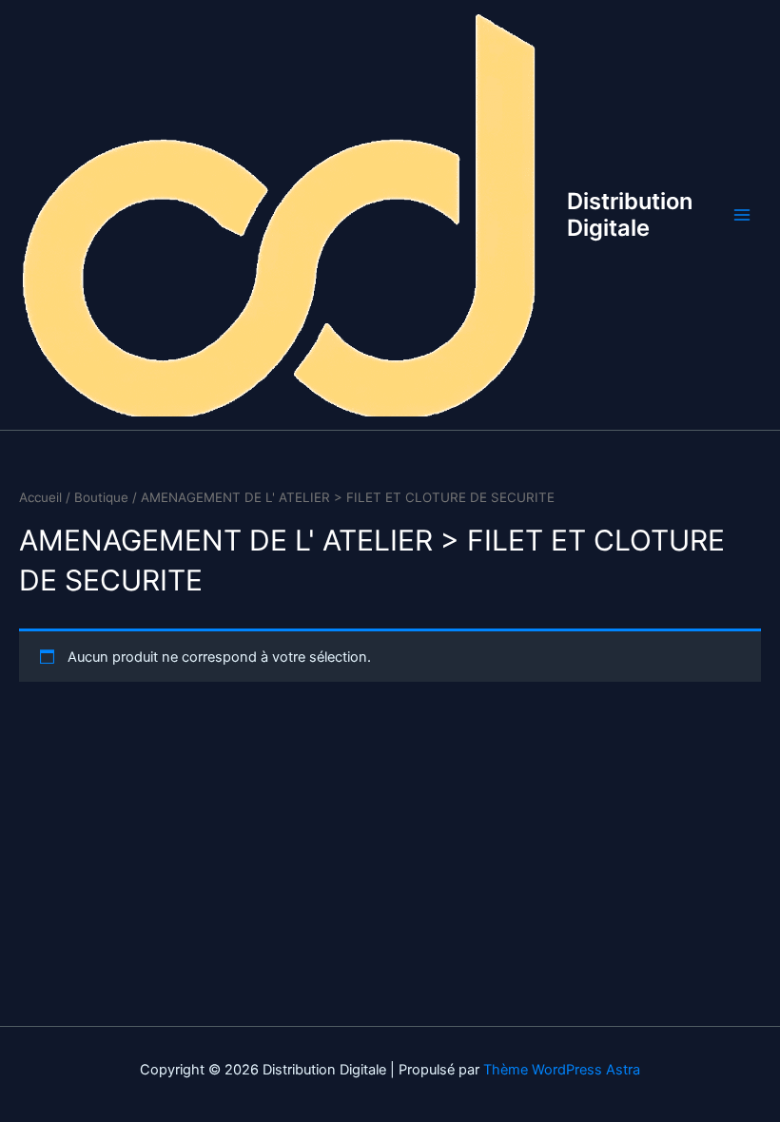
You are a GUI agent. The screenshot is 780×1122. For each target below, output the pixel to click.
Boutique (101, 497)
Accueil (40, 497)
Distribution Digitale (629, 214)
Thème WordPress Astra (561, 1069)
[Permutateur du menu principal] (742, 215)
